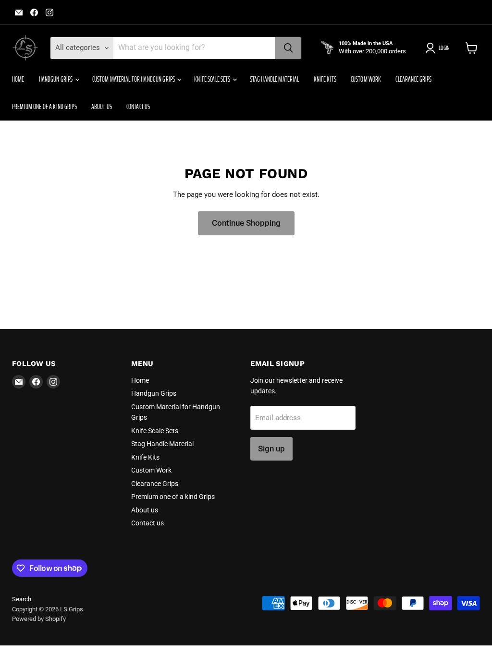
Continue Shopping (246, 223)
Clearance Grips (413, 79)
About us (101, 106)
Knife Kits (325, 79)
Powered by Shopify (39, 618)
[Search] (288, 48)
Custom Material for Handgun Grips (134, 79)
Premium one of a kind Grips (44, 106)
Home (18, 79)
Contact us (138, 106)
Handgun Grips (56, 79)
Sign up (271, 448)
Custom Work (366, 79)
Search (21, 599)
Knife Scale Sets (212, 79)
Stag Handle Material (274, 79)
